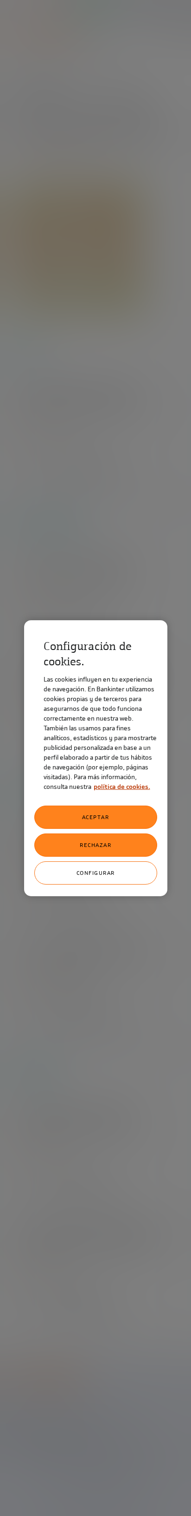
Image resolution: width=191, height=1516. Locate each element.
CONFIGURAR (95, 873)
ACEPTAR (95, 817)
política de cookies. (122, 787)
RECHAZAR (95, 845)
